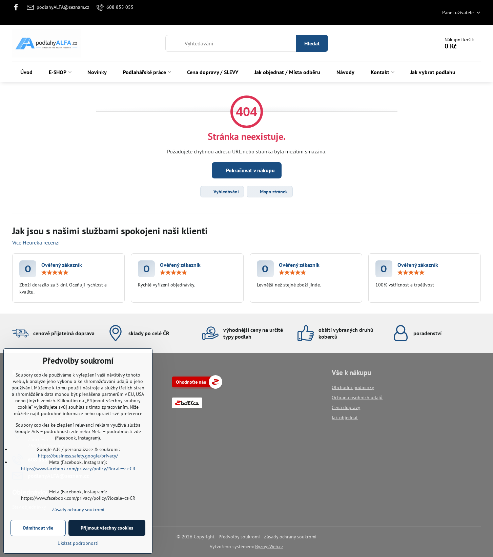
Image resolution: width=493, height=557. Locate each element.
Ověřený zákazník (61, 264)
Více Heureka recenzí (36, 242)
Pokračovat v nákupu (250, 170)
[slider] (54, 272)
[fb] (17, 7)
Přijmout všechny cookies (107, 528)
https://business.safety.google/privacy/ (78, 456)
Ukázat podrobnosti (78, 543)
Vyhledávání (225, 192)
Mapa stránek (273, 192)
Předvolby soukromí (239, 537)
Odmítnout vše (38, 528)
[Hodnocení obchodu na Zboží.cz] (197, 387)
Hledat (312, 43)
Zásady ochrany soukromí (290, 537)
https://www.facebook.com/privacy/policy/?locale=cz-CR (78, 469)
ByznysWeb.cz (269, 546)
